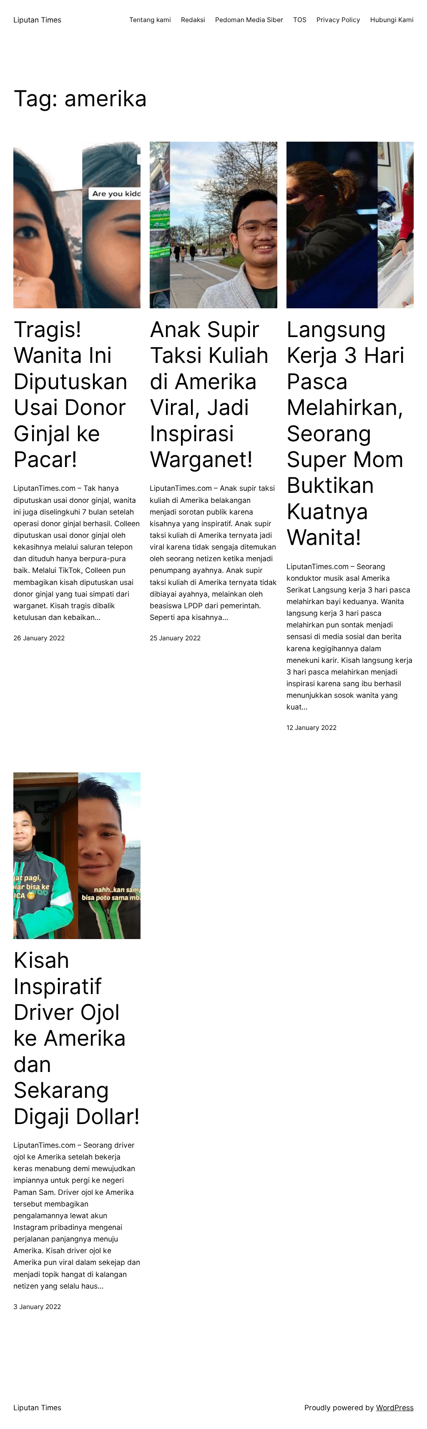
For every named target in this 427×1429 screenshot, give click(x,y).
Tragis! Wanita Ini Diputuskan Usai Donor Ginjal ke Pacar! (70, 394)
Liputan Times (37, 19)
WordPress (395, 1407)
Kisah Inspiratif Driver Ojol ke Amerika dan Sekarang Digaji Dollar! (76, 1038)
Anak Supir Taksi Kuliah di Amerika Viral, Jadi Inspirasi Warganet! (209, 394)
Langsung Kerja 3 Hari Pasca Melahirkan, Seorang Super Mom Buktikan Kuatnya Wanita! (345, 433)
